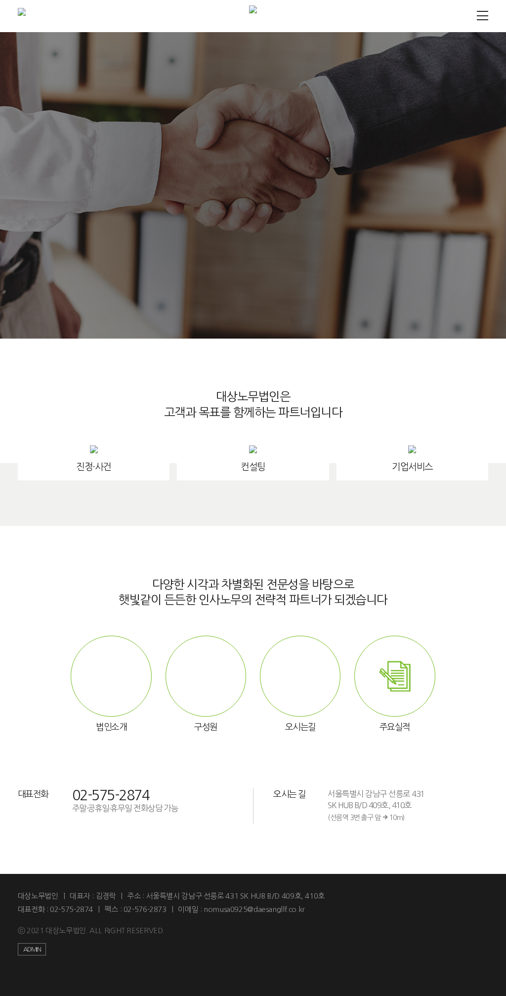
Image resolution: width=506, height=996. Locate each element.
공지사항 (253, 273)
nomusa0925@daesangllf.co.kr (254, 909)
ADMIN (32, 949)
